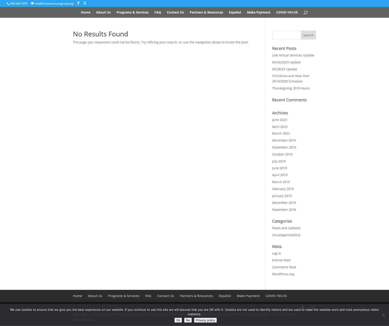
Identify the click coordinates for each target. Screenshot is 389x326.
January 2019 (282, 196)
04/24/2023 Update (286, 62)
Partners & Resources (206, 12)
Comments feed (284, 267)
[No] (383, 315)
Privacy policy (205, 320)
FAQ (157, 12)
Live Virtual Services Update (293, 55)
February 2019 (283, 189)
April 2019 (279, 175)
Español (235, 12)
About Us (103, 12)
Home (85, 12)
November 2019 (284, 147)
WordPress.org (283, 274)
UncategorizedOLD (286, 235)
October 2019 (282, 154)
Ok (178, 320)
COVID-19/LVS (287, 12)
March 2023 (281, 133)
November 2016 (284, 209)
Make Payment (258, 12)
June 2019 (279, 168)
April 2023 (279, 126)
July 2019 (279, 161)
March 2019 (281, 182)
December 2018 (284, 202)
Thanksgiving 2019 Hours (291, 88)
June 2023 (279, 120)
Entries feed (281, 260)
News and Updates (286, 228)
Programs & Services (133, 12)
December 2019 (284, 140)
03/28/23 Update (284, 69)
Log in (276, 253)
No (188, 320)
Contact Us (175, 12)
